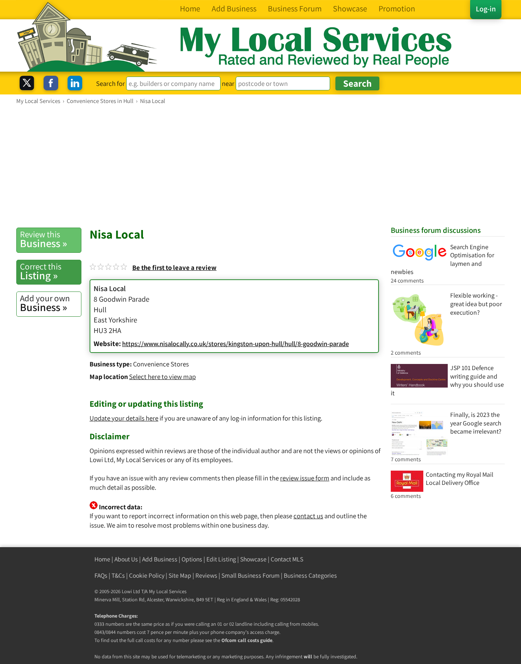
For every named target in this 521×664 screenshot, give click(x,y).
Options (192, 559)
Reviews (206, 575)
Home (102, 559)
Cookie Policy (146, 575)
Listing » (40, 272)
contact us (308, 515)
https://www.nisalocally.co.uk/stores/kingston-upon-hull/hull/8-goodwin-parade (235, 343)
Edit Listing (221, 559)
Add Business (159, 559)
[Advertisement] (260, 166)
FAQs (100, 575)
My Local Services (167, 591)
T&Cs (118, 575)
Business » (43, 239)
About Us (126, 559)
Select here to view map (162, 376)
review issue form (304, 477)
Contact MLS (287, 559)
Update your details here (124, 418)
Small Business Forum (250, 575)
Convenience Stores (161, 363)
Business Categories (310, 575)
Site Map (180, 575)
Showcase (253, 559)
